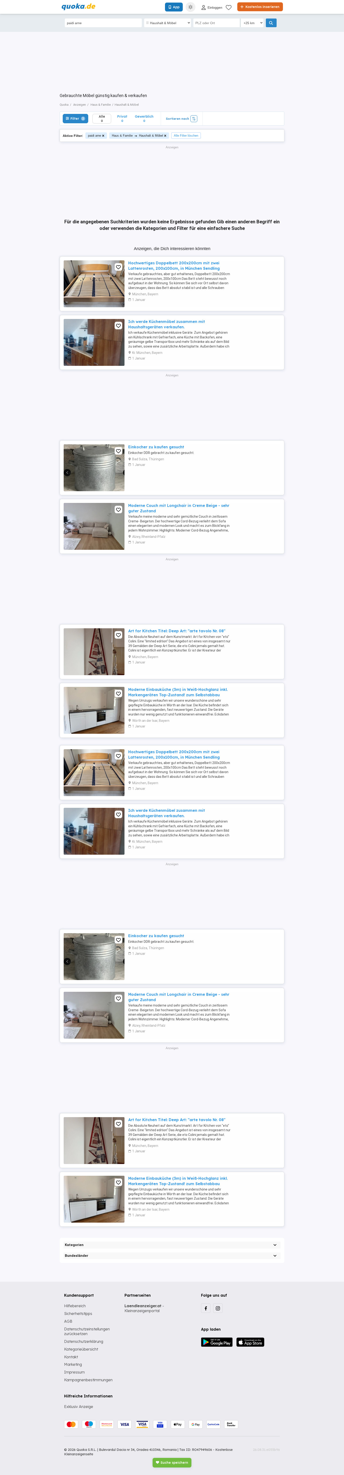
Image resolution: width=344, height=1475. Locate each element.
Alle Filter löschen (186, 135)
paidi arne (94, 135)
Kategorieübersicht (81, 1349)
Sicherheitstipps (78, 1313)
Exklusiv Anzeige (78, 1406)
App (176, 7)
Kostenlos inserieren (262, 7)
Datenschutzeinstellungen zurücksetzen (87, 1331)
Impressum (74, 1372)
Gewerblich (144, 118)
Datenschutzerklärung (83, 1341)
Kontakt (71, 1357)
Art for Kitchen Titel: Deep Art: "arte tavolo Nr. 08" (176, 631)
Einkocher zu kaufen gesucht (156, 447)
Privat (122, 118)
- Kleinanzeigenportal (144, 1308)
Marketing (73, 1364)
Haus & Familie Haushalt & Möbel (137, 135)
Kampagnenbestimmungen (88, 1380)
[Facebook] (205, 1308)
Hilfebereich (75, 1305)
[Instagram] (217, 1308)
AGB (68, 1321)
